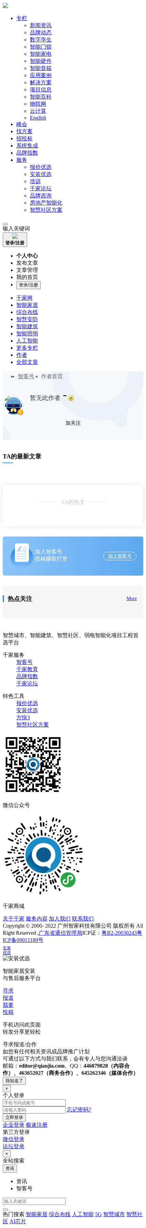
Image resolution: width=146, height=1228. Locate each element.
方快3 (23, 717)
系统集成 (27, 145)
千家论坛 (41, 188)
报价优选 (41, 167)
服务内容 (37, 919)
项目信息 (41, 89)
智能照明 (27, 333)
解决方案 (41, 82)
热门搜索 (13, 1214)
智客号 (26, 376)
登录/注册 (28, 284)
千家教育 (27, 669)
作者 (21, 355)
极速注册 (37, 1125)
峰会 (21, 124)
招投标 (24, 138)
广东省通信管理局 (60, 933)
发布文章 (27, 263)
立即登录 (14, 1117)
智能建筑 (27, 326)
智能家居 (27, 305)
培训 (35, 181)
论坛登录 (13, 1146)
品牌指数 (27, 153)
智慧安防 (27, 319)
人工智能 (27, 341)
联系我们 (83, 919)
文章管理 (27, 270)
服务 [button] (21, 160)
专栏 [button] (21, 18)
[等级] (65, 395)
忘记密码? (79, 1109)
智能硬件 (41, 61)
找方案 (24, 131)
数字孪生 (41, 39)
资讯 (9, 1168)
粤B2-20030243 (119, 933)
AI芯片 (18, 1221)
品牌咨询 (41, 195)
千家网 (24, 298)
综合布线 (27, 312)
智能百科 (41, 97)
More (132, 598)
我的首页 (27, 277)
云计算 (38, 111)
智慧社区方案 (46, 210)
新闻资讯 (41, 25)
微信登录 (13, 1139)
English (38, 118)
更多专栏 (27, 348)
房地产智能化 (46, 203)
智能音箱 (41, 68)
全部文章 (27, 362)
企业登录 (13, 1125)
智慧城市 (114, 1214)
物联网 (38, 104)
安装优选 (41, 174)
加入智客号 (120, 556)
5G (98, 1214)
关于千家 (13, 919)
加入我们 (60, 919)
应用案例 (41, 75)
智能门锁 (41, 47)
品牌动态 (41, 32)
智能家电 (41, 54)
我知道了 (14, 1080)
